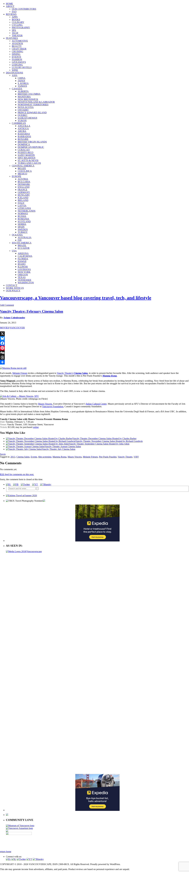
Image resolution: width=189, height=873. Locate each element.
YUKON (22, 120)
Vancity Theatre (125, 457)
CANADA (17, 88)
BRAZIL (22, 245)
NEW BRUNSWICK (28, 99)
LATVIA (22, 205)
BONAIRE (23, 139)
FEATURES (12, 38)
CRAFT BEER (19, 49)
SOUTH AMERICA (21, 242)
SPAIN (21, 227)
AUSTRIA (23, 179)
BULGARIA (24, 181)
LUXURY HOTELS (22, 67)
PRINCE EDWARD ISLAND (32, 112)
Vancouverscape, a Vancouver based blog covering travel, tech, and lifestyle (75, 297)
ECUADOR (24, 248)
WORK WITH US (15, 288)
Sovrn (3, 454)
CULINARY (18, 22)
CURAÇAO (24, 150)
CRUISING (17, 51)
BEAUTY (17, 46)
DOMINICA (24, 144)
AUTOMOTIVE (20, 41)
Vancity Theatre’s (65, 373)
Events (34, 457)
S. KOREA (23, 83)
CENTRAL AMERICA (23, 165)
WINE (15, 70)
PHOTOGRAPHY (21, 27)
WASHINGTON (26, 282)
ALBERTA (23, 91)
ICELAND (23, 197)
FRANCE (22, 189)
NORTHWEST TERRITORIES (33, 104)
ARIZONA (23, 253)
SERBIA (22, 224)
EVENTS (16, 57)
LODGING (17, 64)
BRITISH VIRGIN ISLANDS (32, 142)
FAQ (14, 11)
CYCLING (17, 25)
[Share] (94, 362)
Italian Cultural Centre (96, 404)
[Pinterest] (94, 348)
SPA (14, 30)
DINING (16, 54)
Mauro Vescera (45, 404)
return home (5, 851)
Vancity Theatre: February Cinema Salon (31, 311)
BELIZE (22, 168)
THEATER (17, 35)
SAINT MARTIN (26, 155)
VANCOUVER (17, 327)
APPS (15, 17)
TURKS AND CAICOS (29, 163)
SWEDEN (23, 229)
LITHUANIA (24, 208)
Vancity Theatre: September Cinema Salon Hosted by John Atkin (99, 444)
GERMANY (24, 192)
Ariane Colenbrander (14, 317)
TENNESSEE (24, 280)
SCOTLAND (24, 221)
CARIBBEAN (19, 123)
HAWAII (22, 261)
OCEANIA (17, 235)
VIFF (136, 457)
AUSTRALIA (24, 237)
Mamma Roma (59, 457)
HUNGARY (24, 195)
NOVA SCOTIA (26, 107)
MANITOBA (24, 96)
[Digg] (94, 352)
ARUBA (22, 131)
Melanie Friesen (19, 373)
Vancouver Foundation (52, 406)
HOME (9, 3)
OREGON (23, 274)
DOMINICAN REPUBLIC (31, 147)
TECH (15, 33)
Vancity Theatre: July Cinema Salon (58, 449)
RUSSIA (22, 216)
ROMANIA (23, 219)
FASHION (17, 59)
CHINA (21, 78)
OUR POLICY (13, 290)
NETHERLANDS (26, 211)
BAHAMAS (24, 134)
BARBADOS (24, 136)
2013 (12, 457)
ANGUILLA (24, 126)
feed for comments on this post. (17, 474)
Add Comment (7, 305)
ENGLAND (24, 187)
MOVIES (4, 327)
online (36, 427)
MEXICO (22, 173)
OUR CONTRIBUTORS (24, 9)
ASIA (14, 75)
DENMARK (24, 184)
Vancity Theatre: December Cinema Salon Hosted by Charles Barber (104, 438)
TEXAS (22, 277)
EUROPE (16, 176)
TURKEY (23, 232)
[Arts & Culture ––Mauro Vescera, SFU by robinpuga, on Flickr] (19, 396)
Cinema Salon (23, 457)
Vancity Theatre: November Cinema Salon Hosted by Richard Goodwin (109, 441)
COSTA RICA (25, 171)
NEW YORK (24, 272)
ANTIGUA (23, 128)
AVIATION (17, 43)
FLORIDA (23, 258)
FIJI (19, 240)
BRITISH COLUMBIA (29, 94)
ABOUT (10, 6)
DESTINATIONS (14, 72)
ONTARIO (23, 110)
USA (14, 250)
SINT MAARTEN (26, 157)
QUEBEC (22, 115)
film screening (44, 457)
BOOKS (16, 19)
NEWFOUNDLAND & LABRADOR (36, 102)
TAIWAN (22, 86)
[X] (94, 333)
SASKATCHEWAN (27, 118)
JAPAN (21, 80)
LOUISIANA (24, 269)
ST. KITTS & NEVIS (28, 160)
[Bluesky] (94, 338)
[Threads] (94, 357)
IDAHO (22, 264)
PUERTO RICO (25, 152)
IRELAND (23, 200)
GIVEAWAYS (19, 62)
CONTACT (11, 285)
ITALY (21, 203)
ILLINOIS (23, 266)
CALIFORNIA (25, 256)
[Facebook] (94, 343)
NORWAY (23, 213)
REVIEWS (11, 14)
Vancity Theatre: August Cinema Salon (63, 446)
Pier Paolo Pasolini (108, 457)
